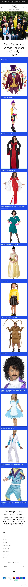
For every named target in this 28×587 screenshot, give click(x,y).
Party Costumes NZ (12, 582)
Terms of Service (6, 554)
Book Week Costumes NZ (7, 428)
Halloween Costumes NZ (7, 170)
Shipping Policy (6, 551)
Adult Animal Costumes (7, 354)
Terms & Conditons (7, 545)
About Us (5, 557)
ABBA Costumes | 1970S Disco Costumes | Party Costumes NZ (13, 207)
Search (4, 536)
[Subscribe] (23, 566)
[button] (1, 7)
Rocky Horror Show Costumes (8, 244)
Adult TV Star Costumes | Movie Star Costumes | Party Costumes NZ (13, 390)
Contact (4, 539)
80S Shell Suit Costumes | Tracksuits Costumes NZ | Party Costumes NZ (14, 503)
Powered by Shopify (18, 582)
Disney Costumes (5, 281)
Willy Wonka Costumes (7, 97)
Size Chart (5, 542)
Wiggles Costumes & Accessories (9, 317)
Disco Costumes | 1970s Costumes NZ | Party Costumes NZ (12, 465)
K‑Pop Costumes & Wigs (7, 133)
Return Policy (6, 548)
